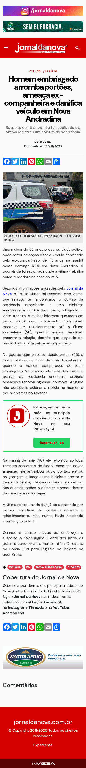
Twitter (30, 602)
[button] (6, 48)
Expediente (43, 745)
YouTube (61, 607)
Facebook (53, 602)
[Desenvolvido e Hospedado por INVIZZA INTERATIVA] (43, 763)
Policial (35, 71)
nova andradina (49, 567)
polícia (15, 567)
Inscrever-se (52, 442)
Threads (36, 607)
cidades (73, 567)
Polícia (51, 71)
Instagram (17, 607)
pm (28, 567)
